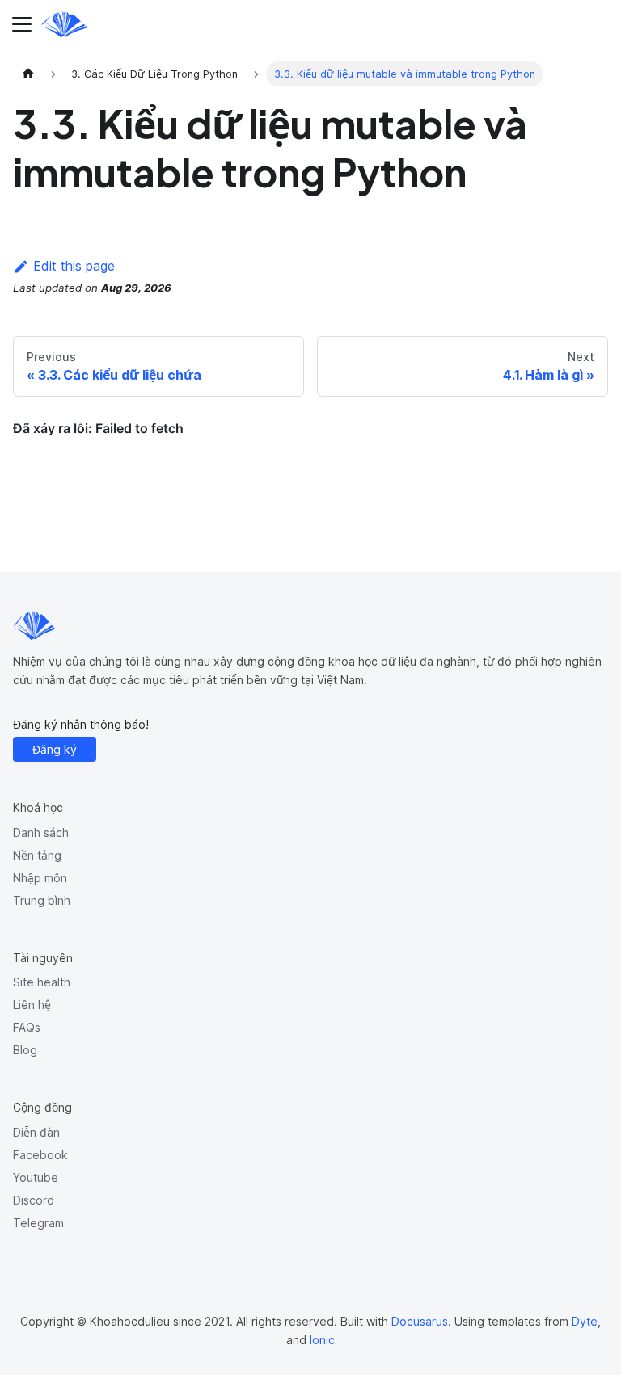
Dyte (585, 1321)
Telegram (38, 1223)
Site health (41, 982)
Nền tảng (37, 855)
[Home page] (28, 73)
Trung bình (41, 900)
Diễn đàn (36, 1132)
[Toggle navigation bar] (22, 24)
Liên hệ (32, 1004)
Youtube (35, 1177)
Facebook (40, 1155)
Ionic (322, 1340)
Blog (25, 1050)
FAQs (26, 1027)
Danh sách (41, 832)
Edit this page (74, 266)
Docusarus (419, 1321)
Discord (33, 1200)
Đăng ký (54, 749)
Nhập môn (40, 878)
